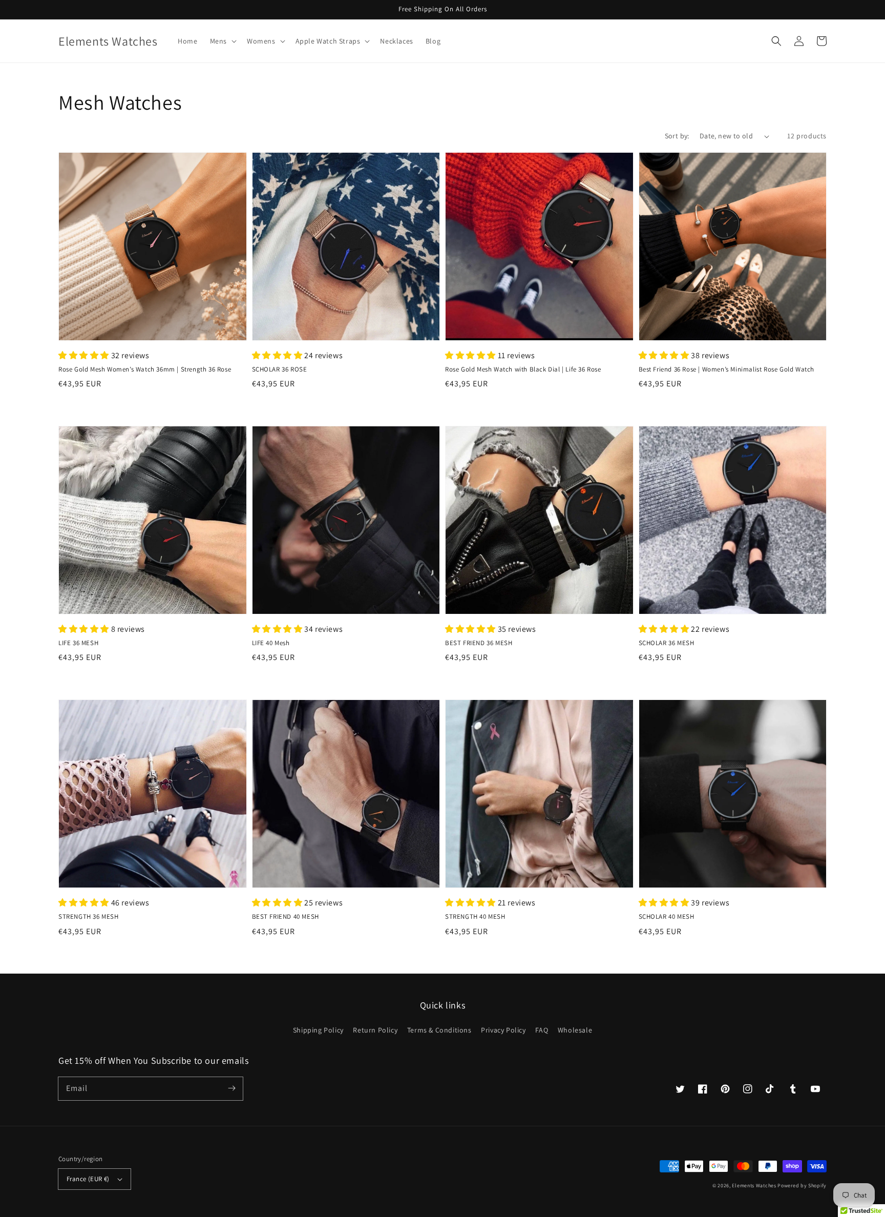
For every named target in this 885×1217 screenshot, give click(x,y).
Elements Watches (754, 1185)
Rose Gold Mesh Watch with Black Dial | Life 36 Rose (523, 369)
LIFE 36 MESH (78, 642)
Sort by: (677, 135)
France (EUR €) (88, 1178)
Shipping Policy (318, 1030)
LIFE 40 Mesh (271, 642)
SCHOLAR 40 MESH (666, 916)
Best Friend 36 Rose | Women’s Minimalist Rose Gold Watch (727, 369)
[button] (222, 41)
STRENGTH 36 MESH (88, 916)
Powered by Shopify (802, 1185)
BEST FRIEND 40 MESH (285, 916)
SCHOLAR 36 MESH (666, 642)
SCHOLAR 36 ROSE (279, 369)
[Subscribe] (231, 1088)
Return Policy (375, 1030)
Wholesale (575, 1030)
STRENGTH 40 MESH (475, 916)
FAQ (541, 1030)
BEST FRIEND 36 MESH (478, 642)
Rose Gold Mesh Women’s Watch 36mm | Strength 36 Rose (144, 369)
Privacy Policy (503, 1030)
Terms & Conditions (439, 1030)
